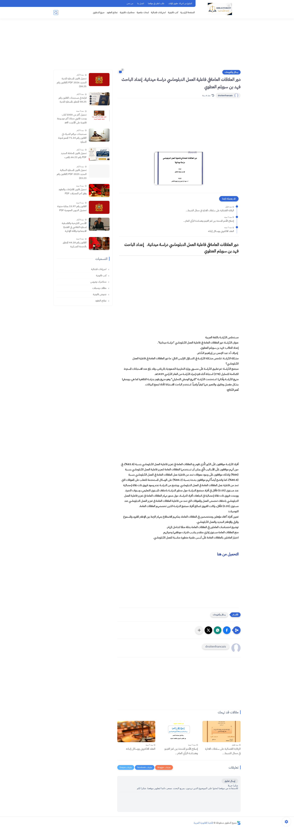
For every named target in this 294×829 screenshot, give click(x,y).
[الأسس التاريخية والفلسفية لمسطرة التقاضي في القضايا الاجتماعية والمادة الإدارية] (99, 224)
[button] (227, 630)
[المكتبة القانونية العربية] (220, 9)
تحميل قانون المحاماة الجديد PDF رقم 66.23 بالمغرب (74, 155)
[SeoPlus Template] (239, 823)
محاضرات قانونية (127, 12)
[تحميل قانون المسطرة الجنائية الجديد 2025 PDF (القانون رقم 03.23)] (99, 171)
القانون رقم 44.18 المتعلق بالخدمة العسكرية (75, 244)
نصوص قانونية (100, 294)
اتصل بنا (140, 3)
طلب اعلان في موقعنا (156, 3)
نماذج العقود (112, 12)
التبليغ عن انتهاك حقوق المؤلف (180, 3)
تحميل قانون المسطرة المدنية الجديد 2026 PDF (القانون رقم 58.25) (72, 82)
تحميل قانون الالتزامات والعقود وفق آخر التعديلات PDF (73, 191)
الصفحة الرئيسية (187, 12)
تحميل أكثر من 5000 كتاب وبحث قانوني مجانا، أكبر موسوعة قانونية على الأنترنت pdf (72, 118)
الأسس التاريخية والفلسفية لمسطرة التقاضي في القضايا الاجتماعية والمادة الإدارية (74, 227)
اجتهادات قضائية (158, 12)
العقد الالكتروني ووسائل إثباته (221, 231)
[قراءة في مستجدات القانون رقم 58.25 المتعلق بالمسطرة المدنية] (99, 98)
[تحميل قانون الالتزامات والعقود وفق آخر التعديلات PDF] (99, 190)
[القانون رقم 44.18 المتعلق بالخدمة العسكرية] (99, 243)
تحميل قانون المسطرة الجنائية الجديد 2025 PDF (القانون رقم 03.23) (72, 174)
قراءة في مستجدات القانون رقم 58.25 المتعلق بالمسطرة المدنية (73, 100)
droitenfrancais (225, 95)
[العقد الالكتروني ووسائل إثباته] (136, 731)
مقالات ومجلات (99, 288)
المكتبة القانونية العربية (203, 823)
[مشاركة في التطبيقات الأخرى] (199, 630)
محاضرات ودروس (98, 282)
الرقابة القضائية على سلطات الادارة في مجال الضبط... (210, 210)
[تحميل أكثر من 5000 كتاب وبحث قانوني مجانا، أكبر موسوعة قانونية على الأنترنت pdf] (99, 115)
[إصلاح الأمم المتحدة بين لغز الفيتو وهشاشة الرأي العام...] (179, 731)
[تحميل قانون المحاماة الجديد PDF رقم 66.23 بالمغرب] (99, 154)
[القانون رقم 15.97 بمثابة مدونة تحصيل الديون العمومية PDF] (99, 207)
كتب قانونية (173, 12)
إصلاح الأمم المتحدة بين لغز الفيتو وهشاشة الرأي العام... (208, 221)
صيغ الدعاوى (98, 12)
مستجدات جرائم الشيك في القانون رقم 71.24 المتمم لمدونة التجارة (72, 138)
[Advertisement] (147, 46)
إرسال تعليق (230, 781)
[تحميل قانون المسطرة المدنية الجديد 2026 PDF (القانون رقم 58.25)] (99, 79)
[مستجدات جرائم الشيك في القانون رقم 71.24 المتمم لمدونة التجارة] (99, 135)
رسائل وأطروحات (231, 72)
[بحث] (56, 12)
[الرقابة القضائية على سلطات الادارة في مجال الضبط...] (221, 731)
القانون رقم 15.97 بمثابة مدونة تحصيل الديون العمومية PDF (72, 208)
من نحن (130, 3)
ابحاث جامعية (143, 12)
